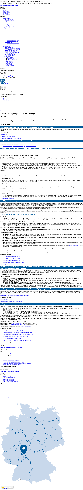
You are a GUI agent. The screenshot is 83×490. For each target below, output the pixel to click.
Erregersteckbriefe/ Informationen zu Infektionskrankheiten (10, 138)
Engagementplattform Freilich (12, 35)
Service (4, 107)
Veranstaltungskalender (9, 61)
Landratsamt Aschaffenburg (9, 371)
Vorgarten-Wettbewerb (9, 62)
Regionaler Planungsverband (10, 26)
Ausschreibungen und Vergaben (13, 40)
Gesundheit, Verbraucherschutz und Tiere (12, 48)
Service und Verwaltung (7, 27)
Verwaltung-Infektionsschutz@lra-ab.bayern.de (16, 324)
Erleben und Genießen (7, 56)
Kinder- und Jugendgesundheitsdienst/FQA (11, 347)
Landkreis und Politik (6, 18)
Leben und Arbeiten (6, 46)
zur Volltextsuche (6, 11)
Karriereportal (7, 28)
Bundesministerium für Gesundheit (26, 326)
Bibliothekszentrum (8, 64)
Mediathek (9, 45)
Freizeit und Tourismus (9, 57)
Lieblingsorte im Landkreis (12, 59)
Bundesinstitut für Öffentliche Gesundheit (7, 136)
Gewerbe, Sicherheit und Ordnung (11, 50)
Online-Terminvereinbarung (12, 31)
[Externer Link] (32, 443)
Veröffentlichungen (8, 42)
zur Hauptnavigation (6, 12)
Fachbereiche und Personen (12, 38)
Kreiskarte (7, 60)
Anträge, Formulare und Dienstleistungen (14, 30)
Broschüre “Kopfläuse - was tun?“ (6, 299)
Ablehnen (2, 7)
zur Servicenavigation (6, 14)
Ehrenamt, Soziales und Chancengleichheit (12, 49)
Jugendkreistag (10, 24)
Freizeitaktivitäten (10, 58)
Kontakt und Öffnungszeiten (12, 39)
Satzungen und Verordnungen (12, 41)
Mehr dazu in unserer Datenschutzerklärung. (9, 5)
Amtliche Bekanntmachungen (12, 44)
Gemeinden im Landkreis (9, 20)
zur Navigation (5, 13)
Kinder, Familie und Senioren (10, 51)
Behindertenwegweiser (11, 34)
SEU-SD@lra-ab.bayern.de (74, 245)
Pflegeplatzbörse (10, 33)
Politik (6, 21)
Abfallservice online (10, 32)
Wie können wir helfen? (4, 94)
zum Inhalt (4, 10)
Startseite (4, 106)
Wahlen (8, 25)
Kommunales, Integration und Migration (12, 52)
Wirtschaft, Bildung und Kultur (10, 54)
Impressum (5, 488)
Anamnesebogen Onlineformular (6, 264)
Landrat (8, 22)
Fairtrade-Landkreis (8, 63)
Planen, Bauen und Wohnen (10, 55)
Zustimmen (3, 8)
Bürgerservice (7, 29)
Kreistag (8, 23)
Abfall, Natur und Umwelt (9, 47)
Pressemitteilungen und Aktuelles (13, 43)
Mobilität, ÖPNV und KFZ (10, 53)
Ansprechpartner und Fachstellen (8, 198)
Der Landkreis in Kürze (9, 19)
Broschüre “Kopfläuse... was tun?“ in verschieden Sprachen (11, 301)
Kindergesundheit (3, 134)
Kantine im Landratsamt (9, 65)
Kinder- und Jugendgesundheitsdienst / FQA (11, 108)
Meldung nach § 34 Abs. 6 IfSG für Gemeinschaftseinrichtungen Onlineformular (14, 295)
